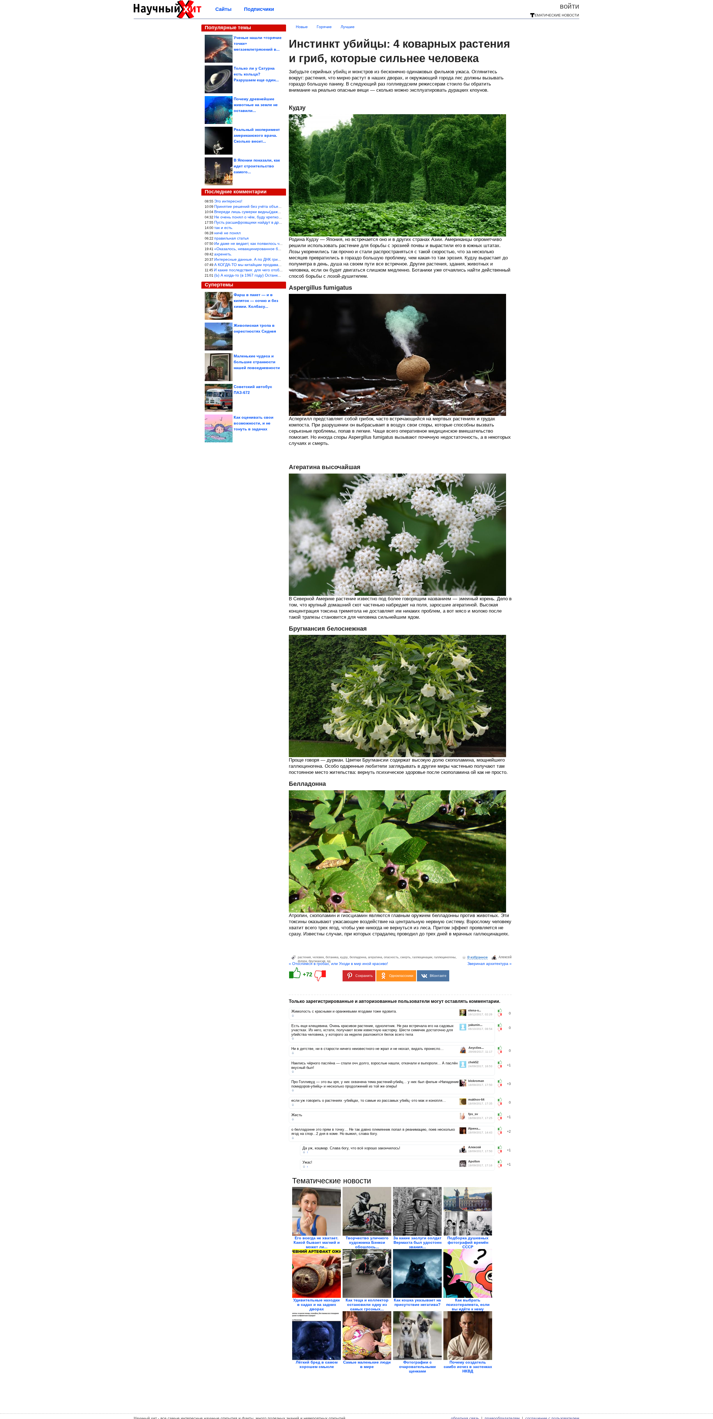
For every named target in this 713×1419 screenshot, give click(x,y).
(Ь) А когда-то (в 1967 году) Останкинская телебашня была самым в (276, 275)
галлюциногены (445, 957)
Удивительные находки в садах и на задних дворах (316, 1304)
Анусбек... (476, 1047)
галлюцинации (422, 957)
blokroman (476, 1080)
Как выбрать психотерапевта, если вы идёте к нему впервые (468, 1307)
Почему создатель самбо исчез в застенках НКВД (468, 1366)
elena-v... (474, 1010)
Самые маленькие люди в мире (367, 1364)
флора (302, 961)
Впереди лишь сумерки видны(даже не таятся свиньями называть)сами (280, 211)
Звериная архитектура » (489, 963)
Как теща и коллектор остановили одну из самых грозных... (367, 1304)
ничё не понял (227, 233)
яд (328, 961)
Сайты (223, 9)
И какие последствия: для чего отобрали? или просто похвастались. (276, 270)
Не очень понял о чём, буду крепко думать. (254, 217)
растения (304, 957)
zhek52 (473, 1062)
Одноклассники (401, 976)
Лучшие (348, 27)
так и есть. (223, 227)
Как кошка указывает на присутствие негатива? (417, 1302)
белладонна (358, 957)
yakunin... (475, 1025)
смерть (405, 957)
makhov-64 (476, 1099)
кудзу (344, 957)
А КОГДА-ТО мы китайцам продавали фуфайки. (258, 264)
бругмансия (317, 961)
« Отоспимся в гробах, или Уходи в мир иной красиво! (338, 963)
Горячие (324, 27)
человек (318, 957)
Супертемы (219, 284)
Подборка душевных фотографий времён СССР (468, 1242)
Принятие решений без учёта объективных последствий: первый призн (279, 206)
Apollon (474, 1161)
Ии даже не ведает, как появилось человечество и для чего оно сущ (276, 243)
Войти (569, 6)
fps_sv (473, 1114)
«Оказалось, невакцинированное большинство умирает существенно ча (280, 249)
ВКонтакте (438, 976)
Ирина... (474, 1128)
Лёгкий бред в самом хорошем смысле (317, 1364)
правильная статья (231, 238)
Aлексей (505, 957)
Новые (302, 27)
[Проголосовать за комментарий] (501, 1015)
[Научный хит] (167, 17)
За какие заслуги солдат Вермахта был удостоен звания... (417, 1242)
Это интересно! (228, 201)
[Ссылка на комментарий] (292, 1015)
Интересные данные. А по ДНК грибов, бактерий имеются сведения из (279, 259)
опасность (391, 957)
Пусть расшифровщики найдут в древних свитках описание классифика (280, 222)
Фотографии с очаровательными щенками (417, 1366)
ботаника (332, 957)
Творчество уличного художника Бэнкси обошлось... (367, 1242)
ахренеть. (223, 254)
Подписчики (259, 9)
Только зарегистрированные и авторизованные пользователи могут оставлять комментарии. (394, 1001)
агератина (375, 957)
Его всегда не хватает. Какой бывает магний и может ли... (317, 1242)
